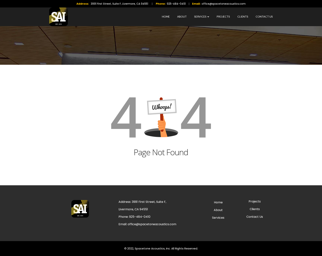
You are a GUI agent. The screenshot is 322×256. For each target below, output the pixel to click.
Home (166, 16)
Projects (223, 16)
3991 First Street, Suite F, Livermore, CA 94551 (119, 4)
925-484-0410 (176, 4)
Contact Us (264, 16)
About (182, 16)
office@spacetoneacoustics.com (224, 4)
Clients (242, 16)
